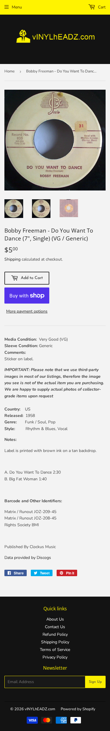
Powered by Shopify (78, 709)
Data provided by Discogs (27, 557)
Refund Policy (55, 634)
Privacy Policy (55, 657)
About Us (55, 619)
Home (9, 71)
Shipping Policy (55, 642)
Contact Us (55, 627)
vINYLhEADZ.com (40, 709)
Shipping (12, 259)
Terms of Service (55, 649)
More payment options (27, 311)
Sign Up (95, 682)
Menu (17, 7)
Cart (101, 7)
